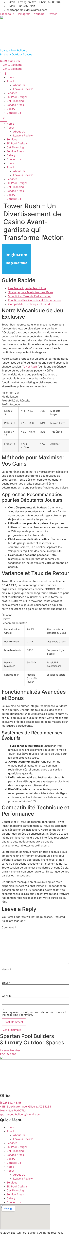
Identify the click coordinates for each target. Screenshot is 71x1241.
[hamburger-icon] (3, 73)
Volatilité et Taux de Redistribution (29, 296)
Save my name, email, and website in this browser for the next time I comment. (35, 1013)
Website (7, 996)
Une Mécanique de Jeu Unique (27, 288)
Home (10, 77)
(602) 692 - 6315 (11, 1102)
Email (6, 982)
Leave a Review (23, 89)
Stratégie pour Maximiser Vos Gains (30, 292)
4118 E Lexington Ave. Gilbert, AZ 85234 (25, 1106)
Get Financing (15, 101)
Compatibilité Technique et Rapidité (30, 304)
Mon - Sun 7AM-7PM (13, 1110)
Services (12, 93)
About (10, 81)
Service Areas (15, 104)
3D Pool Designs (17, 97)
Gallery (11, 108)
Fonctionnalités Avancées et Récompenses (34, 300)
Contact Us (14, 112)
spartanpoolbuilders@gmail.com (20, 1114)
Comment (9, 927)
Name (6, 969)
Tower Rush (29, 366)
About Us (19, 85)
